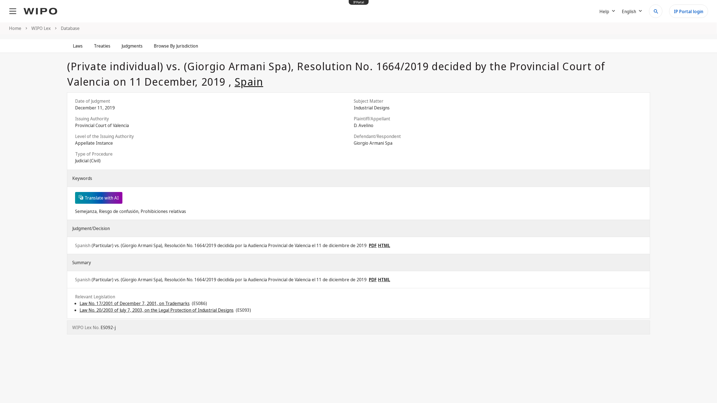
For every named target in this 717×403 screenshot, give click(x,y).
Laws (78, 46)
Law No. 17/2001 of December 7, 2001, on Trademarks (135, 303)
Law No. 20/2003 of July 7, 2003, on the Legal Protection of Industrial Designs (157, 310)
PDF (373, 245)
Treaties (102, 46)
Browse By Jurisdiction (176, 46)
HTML (384, 245)
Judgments (132, 46)
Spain (249, 81)
